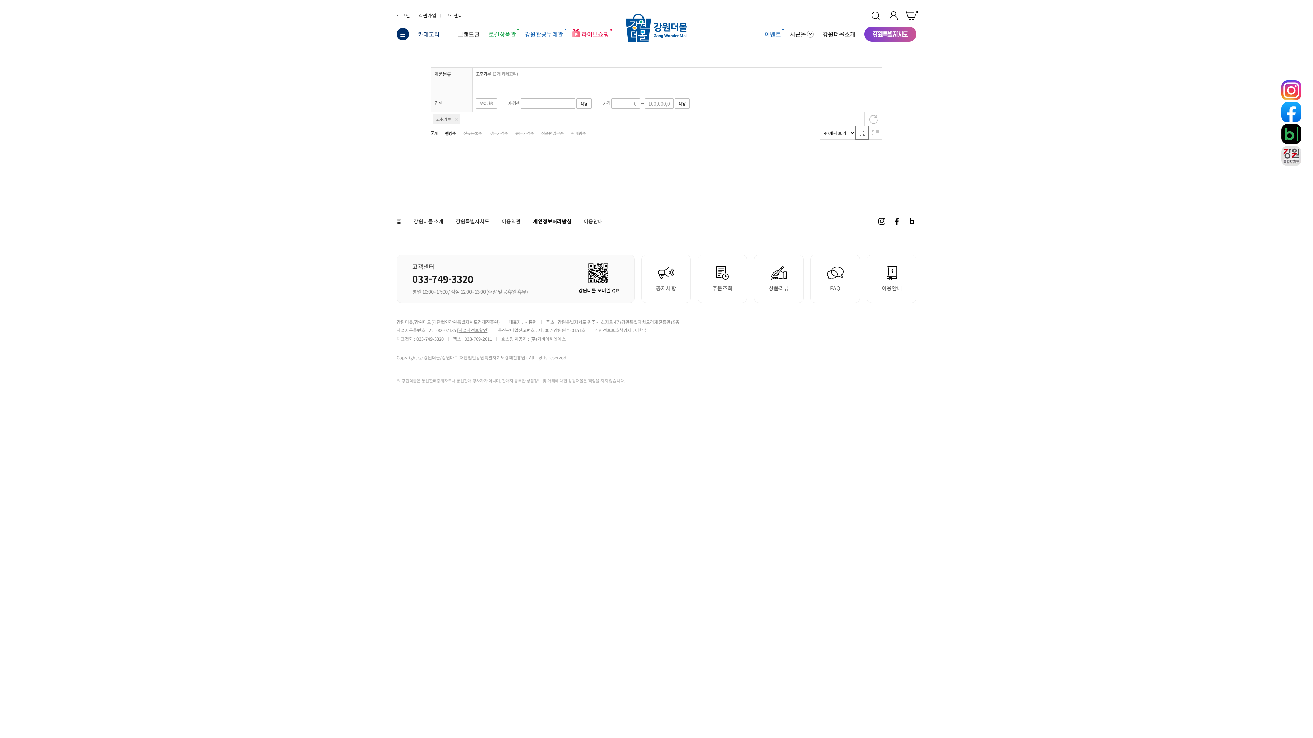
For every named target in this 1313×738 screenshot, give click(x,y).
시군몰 (798, 34)
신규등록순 (472, 133)
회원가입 (427, 15)
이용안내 (593, 221)
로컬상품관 (502, 34)
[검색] (876, 15)
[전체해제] (873, 119)
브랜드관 (469, 34)
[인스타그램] (881, 221)
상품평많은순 (552, 133)
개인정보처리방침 (552, 221)
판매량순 (578, 133)
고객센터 (454, 15)
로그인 (403, 15)
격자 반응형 (862, 133)
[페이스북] (896, 221)
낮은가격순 (498, 133)
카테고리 (429, 34)
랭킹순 (450, 133)
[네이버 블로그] (911, 221)
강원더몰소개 (839, 34)
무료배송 (486, 103)
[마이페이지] (893, 15)
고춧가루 (443, 119)
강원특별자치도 (472, 221)
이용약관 (511, 221)
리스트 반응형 (875, 133)
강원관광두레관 (544, 34)
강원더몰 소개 (428, 221)
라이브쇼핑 (595, 34)
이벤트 (773, 34)
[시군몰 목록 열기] (810, 34)
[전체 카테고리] (403, 34)
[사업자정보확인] (473, 330)
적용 (584, 103)
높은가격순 (524, 133)
